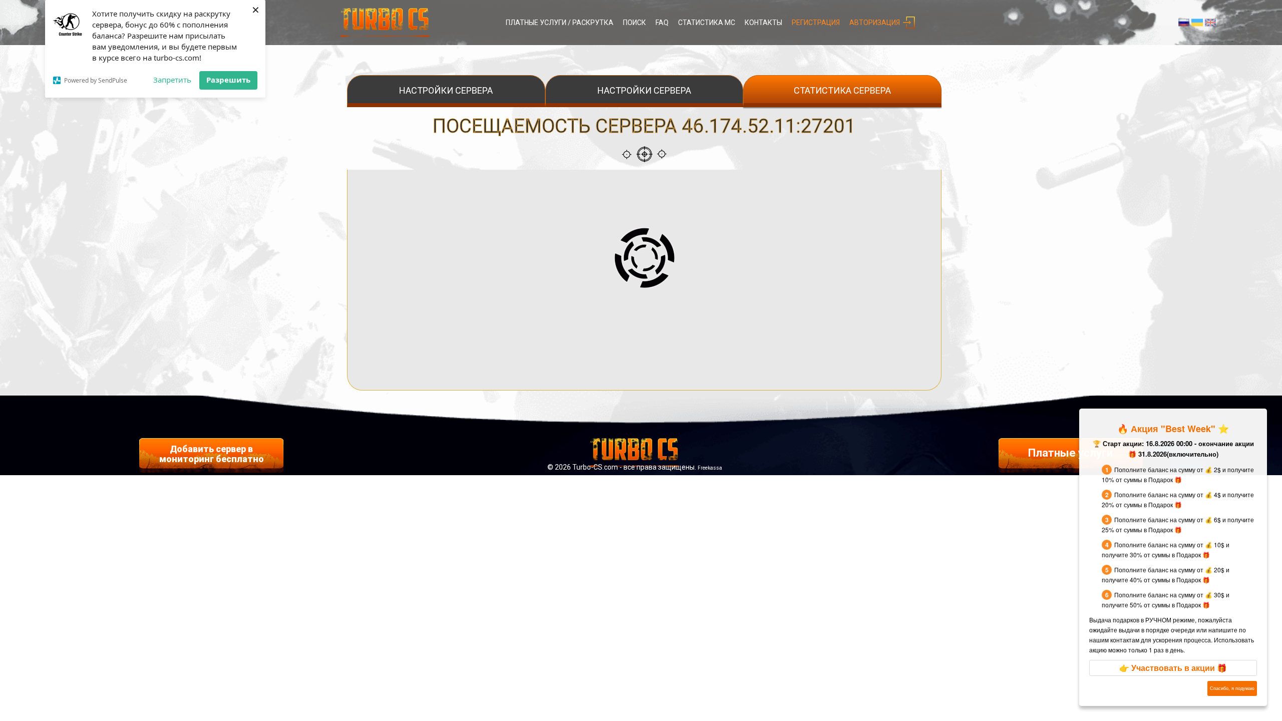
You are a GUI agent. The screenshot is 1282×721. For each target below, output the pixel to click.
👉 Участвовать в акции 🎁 (1173, 667)
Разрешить (228, 80)
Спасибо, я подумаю (1232, 688)
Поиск (634, 23)
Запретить (172, 80)
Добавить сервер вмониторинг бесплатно (211, 454)
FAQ (662, 23)
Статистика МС (706, 23)
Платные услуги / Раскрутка (559, 23)
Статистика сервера (842, 90)
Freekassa (710, 468)
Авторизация (874, 23)
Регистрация (816, 23)
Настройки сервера (446, 90)
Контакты (763, 23)
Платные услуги (1070, 453)
